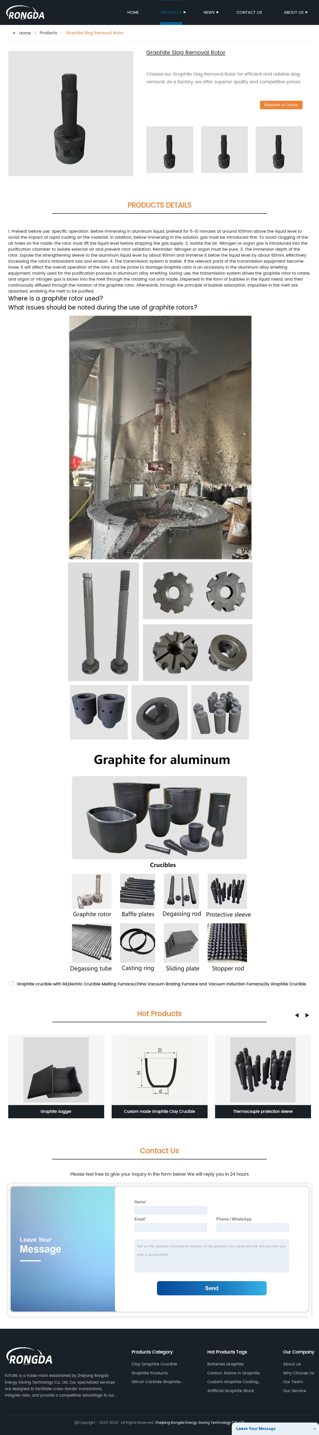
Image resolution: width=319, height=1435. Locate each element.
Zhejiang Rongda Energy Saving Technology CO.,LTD (200, 1423)
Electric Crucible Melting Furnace (101, 984)
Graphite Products (150, 1373)
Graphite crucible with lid (42, 984)
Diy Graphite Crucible (284, 984)
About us (294, 12)
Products (171, 12)
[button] (297, 1015)
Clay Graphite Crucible (154, 1364)
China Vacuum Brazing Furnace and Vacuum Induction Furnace (199, 984)
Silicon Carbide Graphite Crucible (156, 1382)
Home (133, 12)
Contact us (249, 12)
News (209, 12)
